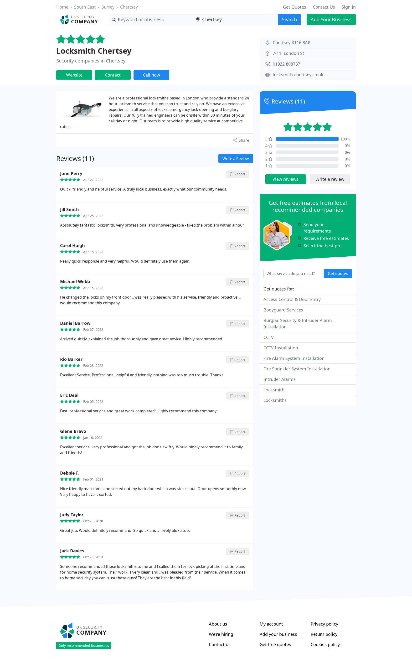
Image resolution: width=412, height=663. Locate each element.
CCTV (268, 337)
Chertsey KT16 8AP (291, 42)
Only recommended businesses (83, 645)
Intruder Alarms (279, 379)
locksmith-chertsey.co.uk (298, 75)
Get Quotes (294, 7)
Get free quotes (275, 644)
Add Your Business (331, 19)
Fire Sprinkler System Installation (296, 369)
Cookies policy (325, 644)
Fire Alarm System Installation (293, 358)
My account (271, 624)
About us (218, 624)
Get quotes (338, 273)
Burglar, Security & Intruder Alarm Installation (297, 323)
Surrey (108, 7)
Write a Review (235, 158)
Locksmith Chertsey (93, 51)
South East (85, 7)
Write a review (329, 179)
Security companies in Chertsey (90, 60)
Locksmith (273, 390)
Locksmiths (275, 400)
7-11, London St (288, 53)
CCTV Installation (280, 348)
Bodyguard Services (283, 310)
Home (62, 7)
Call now (151, 75)
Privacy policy (324, 624)
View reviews (286, 179)
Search (289, 19)
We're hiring (221, 634)
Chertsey (129, 7)
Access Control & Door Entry (292, 299)
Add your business (278, 634)
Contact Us (324, 7)
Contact (113, 75)
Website (74, 75)
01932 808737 (286, 64)
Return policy (324, 634)
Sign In (349, 7)
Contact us (220, 644)
